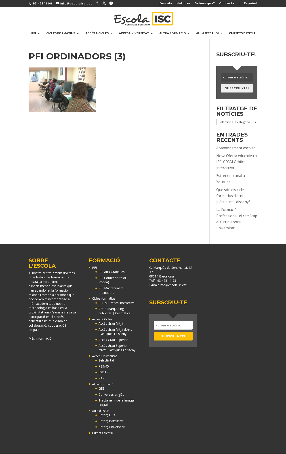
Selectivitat (106, 360)
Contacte (226, 3)
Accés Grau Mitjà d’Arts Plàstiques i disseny (115, 331)
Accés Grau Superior (113, 340)
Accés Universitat (134, 33)
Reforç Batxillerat (111, 421)
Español (250, 3)
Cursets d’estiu (242, 33)
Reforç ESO (107, 415)
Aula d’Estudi (207, 33)
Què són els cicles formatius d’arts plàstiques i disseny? (233, 195)
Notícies (184, 3)
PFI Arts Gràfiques (112, 272)
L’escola (165, 3)
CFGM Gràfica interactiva (117, 303)
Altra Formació (172, 33)
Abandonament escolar (235, 147)
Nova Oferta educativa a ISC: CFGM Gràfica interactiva (236, 161)
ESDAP (104, 372)
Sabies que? (205, 3)
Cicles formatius (60, 33)
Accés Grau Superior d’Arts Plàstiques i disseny (117, 347)
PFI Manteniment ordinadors (111, 290)
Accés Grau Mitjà (111, 323)
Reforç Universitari (112, 427)
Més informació (40, 338)
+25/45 (104, 366)
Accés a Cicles (97, 33)
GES (101, 388)
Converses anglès (111, 394)
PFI (33, 33)
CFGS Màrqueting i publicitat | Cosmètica (114, 311)
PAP (102, 378)
